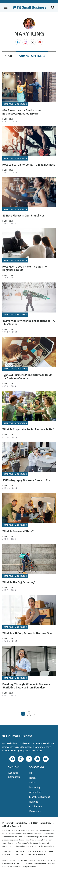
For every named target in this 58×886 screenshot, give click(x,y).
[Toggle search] (52, 7)
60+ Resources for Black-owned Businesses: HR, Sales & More (22, 112)
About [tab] (9, 56)
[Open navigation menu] (6, 7)
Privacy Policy (20, 853)
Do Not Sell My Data (45, 866)
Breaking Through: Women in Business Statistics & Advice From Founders (26, 686)
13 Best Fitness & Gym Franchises (23, 215)
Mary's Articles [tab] (31, 56)
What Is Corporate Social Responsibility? (28, 429)
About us (13, 772)
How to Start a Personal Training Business (28, 164)
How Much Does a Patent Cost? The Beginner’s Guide (24, 268)
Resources (35, 811)
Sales (32, 782)
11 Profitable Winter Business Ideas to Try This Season (28, 322)
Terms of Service (6, 853)
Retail (32, 777)
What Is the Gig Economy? (19, 582)
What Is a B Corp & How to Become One (27, 633)
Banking (33, 801)
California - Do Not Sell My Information (40, 853)
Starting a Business (39, 796)
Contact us (14, 777)
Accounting (35, 792)
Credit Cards (36, 806)
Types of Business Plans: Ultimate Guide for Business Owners (27, 376)
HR (31, 772)
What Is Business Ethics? (18, 531)
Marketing (34, 787)
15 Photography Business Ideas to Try (26, 480)
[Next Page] (35, 713)
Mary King (7, 119)
